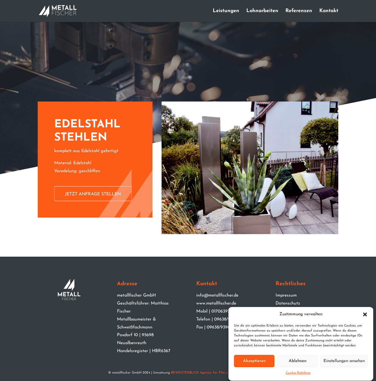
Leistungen (226, 11)
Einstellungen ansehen (344, 361)
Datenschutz (288, 303)
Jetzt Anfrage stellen (93, 194)
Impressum (286, 295)
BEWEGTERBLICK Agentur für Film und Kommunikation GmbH (219, 372)
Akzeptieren (254, 361)
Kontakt (328, 11)
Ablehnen (297, 361)
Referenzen (298, 11)
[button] (365, 314)
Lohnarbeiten (262, 11)
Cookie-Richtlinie (298, 373)
